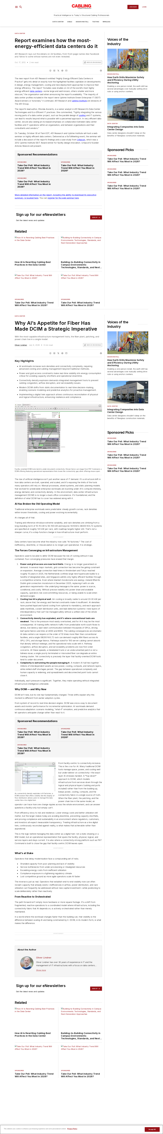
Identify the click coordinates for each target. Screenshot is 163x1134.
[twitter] (58, 70)
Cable (69, 22)
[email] (66, 70)
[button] (16, 7)
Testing (95, 22)
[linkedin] (54, 70)
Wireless (106, 22)
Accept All (152, 1129)
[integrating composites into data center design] (127, 109)
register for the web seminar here (63, 198)
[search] (20, 7)
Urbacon (81, 140)
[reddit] (62, 70)
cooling (82, 115)
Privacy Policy (72, 1129)
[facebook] (50, 70)
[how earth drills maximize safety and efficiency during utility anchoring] (127, 60)
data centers (36, 91)
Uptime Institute (79, 101)
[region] (81, 1129)
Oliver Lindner (21, 345)
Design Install (82, 22)
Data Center (58, 22)
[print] (101, 70)
